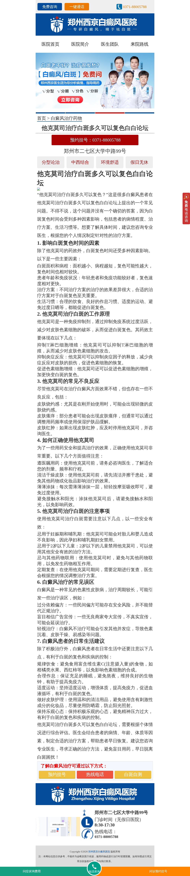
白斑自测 (133, 774)
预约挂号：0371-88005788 (95, 140)
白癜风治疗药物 (66, 118)
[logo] (95, 24)
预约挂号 (57, 774)
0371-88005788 (135, 7)
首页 (41, 118)
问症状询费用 (32, 871)
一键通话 (76, 7)
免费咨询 (49, 7)
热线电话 (95, 774)
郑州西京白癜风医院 (99, 851)
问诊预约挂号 (158, 871)
